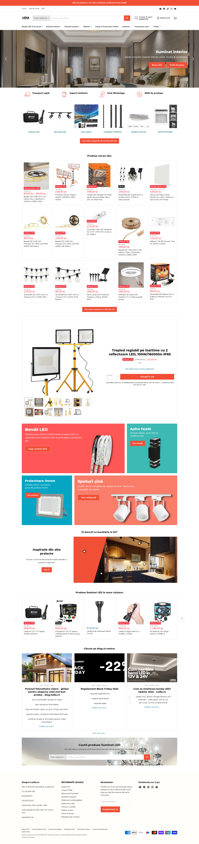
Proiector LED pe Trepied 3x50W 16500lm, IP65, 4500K (65, 197)
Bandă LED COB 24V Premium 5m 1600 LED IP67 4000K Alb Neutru (67, 243)
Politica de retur (67, 810)
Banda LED (25, 829)
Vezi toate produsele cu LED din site (99, 309)
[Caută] (127, 18)
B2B (43, 9)
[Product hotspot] (84, 551)
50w (169, 65)
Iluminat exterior (71, 26)
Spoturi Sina (26, 832)
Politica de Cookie (68, 803)
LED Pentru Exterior (83, 829)
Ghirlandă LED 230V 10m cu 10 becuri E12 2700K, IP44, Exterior (67, 297)
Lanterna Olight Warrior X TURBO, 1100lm (128, 632)
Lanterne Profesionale (100, 829)
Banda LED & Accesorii (32, 26)
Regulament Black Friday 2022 (99, 688)
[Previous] (17, 618)
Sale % (47, 570)
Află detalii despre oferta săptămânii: (140, 369)
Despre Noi (65, 787)
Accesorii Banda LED (39, 829)
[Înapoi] (6, 58)
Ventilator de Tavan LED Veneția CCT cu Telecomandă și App (130, 297)
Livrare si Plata (66, 790)
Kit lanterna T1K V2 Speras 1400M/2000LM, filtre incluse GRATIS (67, 634)
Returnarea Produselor (69, 793)
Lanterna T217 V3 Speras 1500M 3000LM (34, 632)
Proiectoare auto (141, 26)
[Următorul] (192, 58)
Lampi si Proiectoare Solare (107, 26)
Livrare (24, 9)
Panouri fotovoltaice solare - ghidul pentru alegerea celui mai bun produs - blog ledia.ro (47, 691)
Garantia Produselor (68, 797)
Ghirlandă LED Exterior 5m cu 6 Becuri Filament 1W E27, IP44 (162, 296)
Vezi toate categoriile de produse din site (99, 141)
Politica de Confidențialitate (71, 800)
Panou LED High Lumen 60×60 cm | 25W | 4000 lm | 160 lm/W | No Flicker (162, 197)
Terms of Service (67, 813)
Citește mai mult (46, 726)
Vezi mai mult (98, 733)
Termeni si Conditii (68, 807)
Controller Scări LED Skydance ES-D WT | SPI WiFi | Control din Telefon (99, 232)
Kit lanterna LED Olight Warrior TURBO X (159, 632)
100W (182, 65)
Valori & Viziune (34, 9)
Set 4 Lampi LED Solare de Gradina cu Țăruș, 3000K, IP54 (98, 297)
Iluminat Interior (53, 26)
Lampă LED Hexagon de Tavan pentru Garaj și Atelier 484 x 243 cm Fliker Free (99, 197)
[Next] (182, 618)
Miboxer (87, 26)
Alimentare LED (69, 829)
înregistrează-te (110, 809)
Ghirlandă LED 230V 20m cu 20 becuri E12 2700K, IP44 (36, 295)
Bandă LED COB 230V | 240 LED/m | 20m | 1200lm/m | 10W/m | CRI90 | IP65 (130, 252)
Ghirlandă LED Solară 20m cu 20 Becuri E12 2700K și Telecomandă (130, 197)
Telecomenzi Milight (54, 829)
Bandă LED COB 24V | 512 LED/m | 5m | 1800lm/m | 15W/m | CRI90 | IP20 (35, 199)
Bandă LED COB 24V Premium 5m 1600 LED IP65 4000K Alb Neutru (36, 243)
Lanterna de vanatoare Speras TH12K (99, 632)
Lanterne (126, 26)
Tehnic (156, 26)
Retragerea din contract (70, 817)
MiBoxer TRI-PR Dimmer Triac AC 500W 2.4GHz (162, 242)
